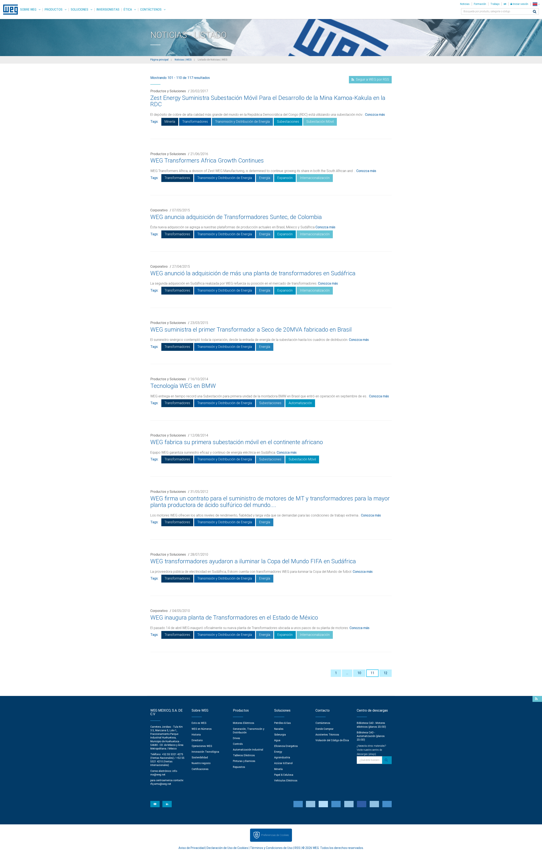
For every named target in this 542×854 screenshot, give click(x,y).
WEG (9, 9)
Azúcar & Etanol (283, 763)
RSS (297, 848)
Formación (480, 4)
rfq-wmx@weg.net (160, 783)
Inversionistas (108, 9)
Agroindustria (282, 757)
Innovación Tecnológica (205, 751)
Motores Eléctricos (243, 723)
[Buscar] (534, 12)
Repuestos (239, 767)
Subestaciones (288, 122)
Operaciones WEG (202, 746)
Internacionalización (315, 178)
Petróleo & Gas (282, 723)
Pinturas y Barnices (244, 761)
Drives (236, 738)
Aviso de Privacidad (191, 848)
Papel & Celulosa (283, 774)
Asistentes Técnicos (327, 734)
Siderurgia (280, 734)
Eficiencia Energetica (286, 746)
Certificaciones (200, 769)
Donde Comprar (324, 728)
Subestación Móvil (320, 122)
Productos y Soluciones (168, 91)
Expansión (285, 178)
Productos (53, 9)
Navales (278, 728)
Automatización (300, 403)
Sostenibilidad (200, 757)
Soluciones (79, 9)
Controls (238, 743)
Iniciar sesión (520, 4)
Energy (278, 751)
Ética (128, 9)
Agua (277, 740)
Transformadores (195, 122)
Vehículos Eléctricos (285, 780)
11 (372, 673)
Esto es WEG (199, 723)
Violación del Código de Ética (332, 740)
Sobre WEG (28, 9)
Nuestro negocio (201, 763)
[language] (536, 4)
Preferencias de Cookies (275, 835)
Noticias (465, 4)
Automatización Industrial (248, 749)
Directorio (197, 740)
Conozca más (375, 115)
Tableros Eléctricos (244, 755)
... (347, 673)
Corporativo (159, 210)
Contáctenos (151, 9)
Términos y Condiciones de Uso (271, 848)
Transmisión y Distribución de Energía (242, 122)
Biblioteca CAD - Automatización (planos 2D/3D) (371, 736)
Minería (170, 122)
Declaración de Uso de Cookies (227, 848)
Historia (196, 734)
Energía (264, 178)
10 (359, 673)
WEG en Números (202, 728)
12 (385, 673)
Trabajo (494, 4)
